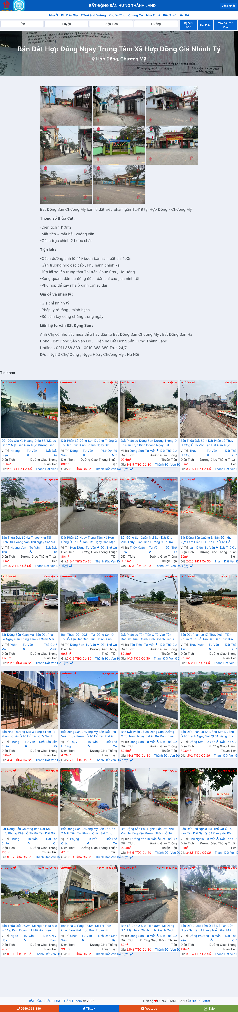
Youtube (151, 1008)
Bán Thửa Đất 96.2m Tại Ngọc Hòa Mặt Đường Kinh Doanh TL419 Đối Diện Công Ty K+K (29, 928)
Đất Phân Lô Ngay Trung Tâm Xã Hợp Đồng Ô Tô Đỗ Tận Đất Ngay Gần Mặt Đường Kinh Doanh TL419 (88, 540)
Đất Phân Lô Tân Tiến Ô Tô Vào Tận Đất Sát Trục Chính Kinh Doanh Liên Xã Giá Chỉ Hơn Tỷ (148, 637)
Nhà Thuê (153, 15)
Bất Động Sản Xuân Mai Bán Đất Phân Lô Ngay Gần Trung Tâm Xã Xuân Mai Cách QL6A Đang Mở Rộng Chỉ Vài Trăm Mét (27, 637)
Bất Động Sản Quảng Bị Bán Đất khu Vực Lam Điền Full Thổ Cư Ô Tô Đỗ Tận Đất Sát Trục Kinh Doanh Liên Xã (208, 540)
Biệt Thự (169, 15)
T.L (39, 868)
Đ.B (48, 576)
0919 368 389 (199, 1001)
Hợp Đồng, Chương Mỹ (121, 59)
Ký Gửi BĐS (188, 25)
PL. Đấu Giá (69, 15)
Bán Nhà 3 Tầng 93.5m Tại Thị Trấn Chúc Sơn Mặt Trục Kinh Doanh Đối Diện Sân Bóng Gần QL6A (86, 928)
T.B (45, 382)
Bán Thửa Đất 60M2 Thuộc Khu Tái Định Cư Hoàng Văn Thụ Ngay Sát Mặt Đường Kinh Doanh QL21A (28, 540)
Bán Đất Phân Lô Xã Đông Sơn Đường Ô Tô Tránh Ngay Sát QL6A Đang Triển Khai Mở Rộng (148, 734)
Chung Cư (135, 15)
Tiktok (90, 1008)
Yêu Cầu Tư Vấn (225, 25)
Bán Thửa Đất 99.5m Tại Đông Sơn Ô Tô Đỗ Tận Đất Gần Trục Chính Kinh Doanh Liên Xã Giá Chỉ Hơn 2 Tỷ (87, 637)
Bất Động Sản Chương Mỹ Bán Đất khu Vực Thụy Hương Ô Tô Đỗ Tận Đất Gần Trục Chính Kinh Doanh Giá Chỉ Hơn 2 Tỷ (89, 734)
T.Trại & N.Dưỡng (93, 15)
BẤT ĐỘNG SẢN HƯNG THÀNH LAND (55, 1001)
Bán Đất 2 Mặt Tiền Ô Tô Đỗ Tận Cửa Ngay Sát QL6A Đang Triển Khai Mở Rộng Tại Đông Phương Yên (207, 928)
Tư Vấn (150, 451)
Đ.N (106, 480)
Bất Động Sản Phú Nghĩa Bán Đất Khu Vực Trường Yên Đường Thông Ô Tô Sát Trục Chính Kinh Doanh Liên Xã (147, 831)
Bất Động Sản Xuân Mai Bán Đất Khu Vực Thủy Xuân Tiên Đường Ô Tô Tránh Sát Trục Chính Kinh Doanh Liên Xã (148, 540)
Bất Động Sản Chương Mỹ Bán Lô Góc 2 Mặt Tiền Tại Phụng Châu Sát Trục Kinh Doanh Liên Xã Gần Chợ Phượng (88, 831)
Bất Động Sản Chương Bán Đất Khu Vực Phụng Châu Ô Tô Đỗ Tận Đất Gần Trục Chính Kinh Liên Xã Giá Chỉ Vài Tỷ (29, 831)
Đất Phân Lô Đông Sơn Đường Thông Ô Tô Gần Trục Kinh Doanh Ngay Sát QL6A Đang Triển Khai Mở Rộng (89, 443)
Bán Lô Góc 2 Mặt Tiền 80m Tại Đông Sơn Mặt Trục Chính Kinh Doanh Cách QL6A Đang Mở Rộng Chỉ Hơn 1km (147, 928)
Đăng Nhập (229, 5)
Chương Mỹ (9, 382)
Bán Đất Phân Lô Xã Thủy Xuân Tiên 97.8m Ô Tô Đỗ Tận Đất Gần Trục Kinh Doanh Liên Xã (207, 637)
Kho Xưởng (117, 15)
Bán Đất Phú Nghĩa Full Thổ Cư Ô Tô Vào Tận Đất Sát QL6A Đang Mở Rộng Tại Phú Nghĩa (207, 831)
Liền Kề (183, 15)
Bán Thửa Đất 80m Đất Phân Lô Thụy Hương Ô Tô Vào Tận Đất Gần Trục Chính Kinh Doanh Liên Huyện (207, 443)
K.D (38, 382)
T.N (107, 382)
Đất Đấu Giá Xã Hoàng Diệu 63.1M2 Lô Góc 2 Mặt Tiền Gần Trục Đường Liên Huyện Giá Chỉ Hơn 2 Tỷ (28, 443)
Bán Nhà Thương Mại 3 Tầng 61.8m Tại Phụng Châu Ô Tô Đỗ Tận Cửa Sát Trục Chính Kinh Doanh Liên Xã (29, 734)
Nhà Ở (53, 15)
